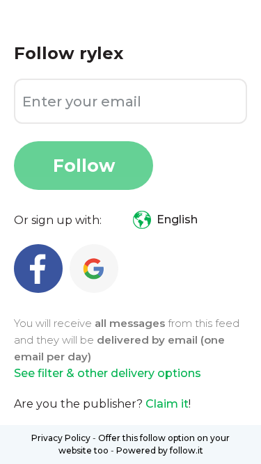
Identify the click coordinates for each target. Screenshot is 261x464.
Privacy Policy (60, 438)
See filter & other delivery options (107, 373)
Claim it (167, 403)
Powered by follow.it (159, 450)
